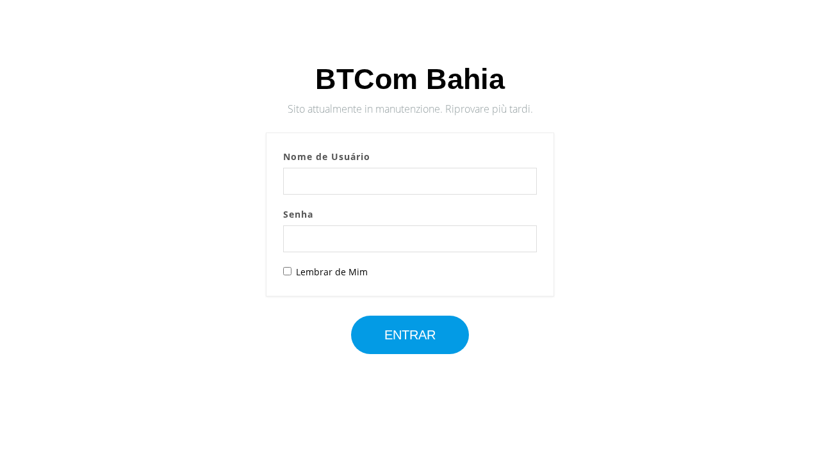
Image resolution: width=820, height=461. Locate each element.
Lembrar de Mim (332, 272)
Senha (298, 214)
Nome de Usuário (326, 156)
